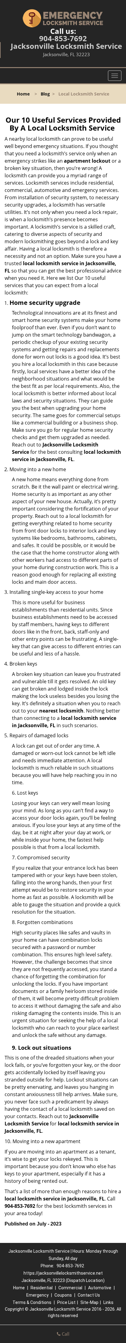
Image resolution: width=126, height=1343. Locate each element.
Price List (66, 1302)
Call (65, 1334)
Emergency (37, 1295)
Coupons (63, 1295)
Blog (45, 94)
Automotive (99, 1287)
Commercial (70, 1287)
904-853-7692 (63, 38)
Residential (42, 1287)
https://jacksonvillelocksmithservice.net (63, 1273)
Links (108, 1302)
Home (23, 94)
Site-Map (89, 1302)
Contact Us (89, 1295)
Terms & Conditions (32, 1302)
